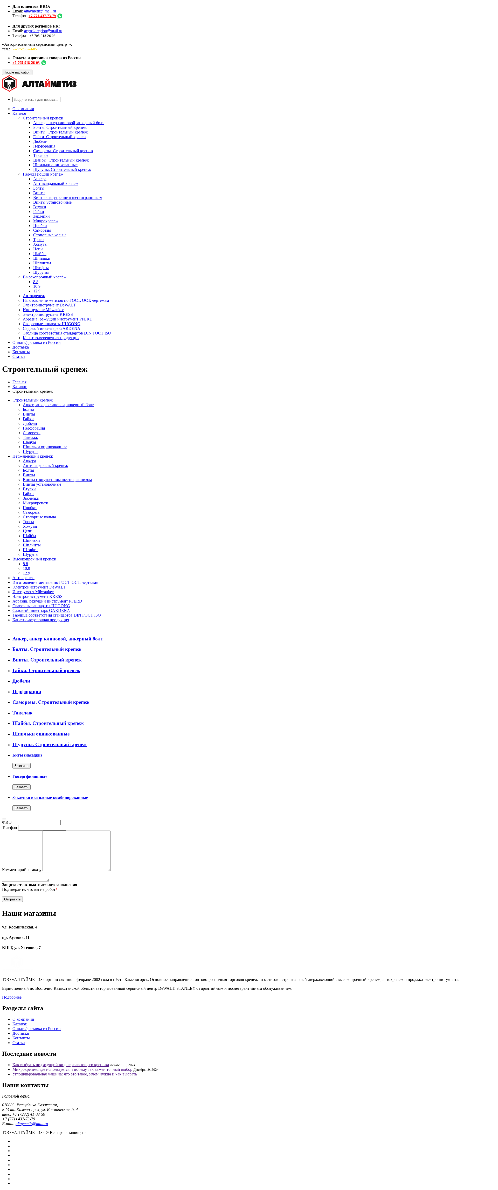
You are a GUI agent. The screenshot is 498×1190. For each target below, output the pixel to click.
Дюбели (40, 141)
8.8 (35, 281)
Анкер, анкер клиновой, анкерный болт (68, 123)
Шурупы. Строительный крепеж (62, 169)
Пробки (40, 225)
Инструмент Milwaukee (43, 309)
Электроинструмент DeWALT (49, 305)
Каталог (19, 113)
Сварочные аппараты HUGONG (51, 324)
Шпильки (41, 258)
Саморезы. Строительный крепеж (63, 151)
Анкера (39, 179)
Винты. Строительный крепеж (60, 132)
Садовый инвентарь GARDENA (51, 328)
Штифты (41, 267)
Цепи (38, 249)
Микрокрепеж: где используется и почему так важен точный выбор (72, 1069)
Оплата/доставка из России (36, 342)
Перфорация (44, 146)
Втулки (39, 207)
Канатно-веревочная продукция (51, 338)
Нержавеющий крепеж (43, 174)
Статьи (18, 356)
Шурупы (41, 272)
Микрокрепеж (45, 221)
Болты (38, 188)
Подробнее (12, 997)
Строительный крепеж (43, 118)
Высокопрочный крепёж (44, 277)
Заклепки (41, 216)
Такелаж (40, 155)
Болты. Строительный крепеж (60, 127)
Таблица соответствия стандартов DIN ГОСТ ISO (67, 333)
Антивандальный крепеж (55, 183)
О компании (23, 108)
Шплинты (42, 263)
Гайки (38, 211)
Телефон (9, 827)
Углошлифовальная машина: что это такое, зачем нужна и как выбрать (74, 1074)
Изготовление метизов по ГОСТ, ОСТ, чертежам (66, 300)
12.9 (36, 291)
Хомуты (40, 244)
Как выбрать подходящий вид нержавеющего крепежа (60, 1064)
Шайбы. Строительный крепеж (61, 160)
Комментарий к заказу (22, 869)
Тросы (38, 239)
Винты (39, 193)
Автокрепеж (34, 295)
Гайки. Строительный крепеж (59, 137)
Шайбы (39, 253)
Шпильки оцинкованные (55, 165)
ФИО (7, 822)
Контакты (21, 352)
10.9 (36, 286)
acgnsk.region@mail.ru (43, 31)
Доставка (20, 347)
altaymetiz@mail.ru (40, 11)
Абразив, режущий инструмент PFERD (58, 319)
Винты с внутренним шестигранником (67, 197)
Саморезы (42, 230)
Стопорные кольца (49, 235)
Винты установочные (52, 202)
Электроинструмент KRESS (48, 314)
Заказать (22, 766)
